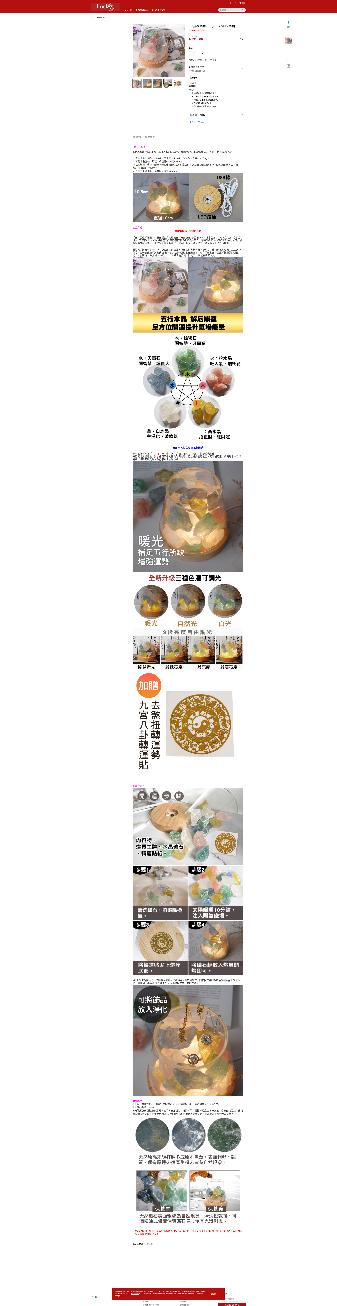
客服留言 (183, 1301)
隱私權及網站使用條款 (151, 1305)
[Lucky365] (105, 7)
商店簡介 (146, 1301)
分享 (194, 122)
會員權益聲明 (185, 1305)
